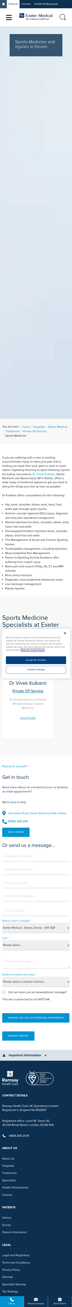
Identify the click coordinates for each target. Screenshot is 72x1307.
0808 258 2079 (19, 1136)
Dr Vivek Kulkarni (43, 474)
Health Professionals (46, 4)
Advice (6, 1218)
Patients (13, 4)
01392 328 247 (18, 821)
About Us (8, 1158)
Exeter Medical (57, 427)
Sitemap (7, 1277)
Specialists (9, 1180)
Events (6, 1225)
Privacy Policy (11, 1270)
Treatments (12, 431)
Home (26, 427)
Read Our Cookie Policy (32, 650)
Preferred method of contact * (19, 974)
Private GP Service (35, 431)
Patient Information (14, 1232)
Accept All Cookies (36, 660)
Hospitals (39, 427)
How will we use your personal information (36, 1017)
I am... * (6, 938)
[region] (36, 653)
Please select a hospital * (16, 920)
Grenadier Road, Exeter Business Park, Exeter (37, 813)
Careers (26, 4)
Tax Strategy (10, 1291)
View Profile (28, 718)
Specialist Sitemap (14, 1284)
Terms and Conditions (16, 1262)
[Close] (65, 633)
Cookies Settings (36, 670)
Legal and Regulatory (16, 1255)
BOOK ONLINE (16, 832)
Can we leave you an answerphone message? (37, 992)
